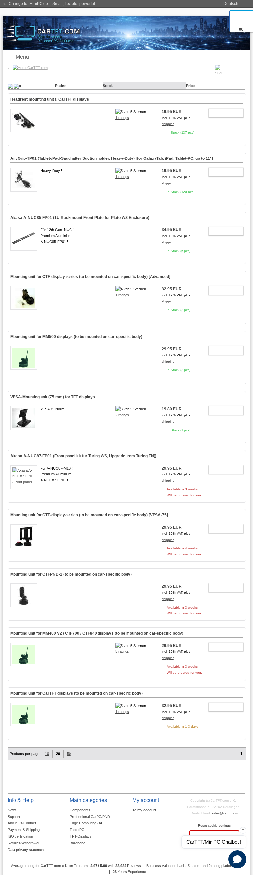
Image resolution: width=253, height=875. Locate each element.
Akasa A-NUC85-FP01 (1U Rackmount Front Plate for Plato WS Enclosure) (79, 217)
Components (80, 810)
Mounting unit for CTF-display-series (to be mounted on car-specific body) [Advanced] (90, 276)
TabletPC (77, 830)
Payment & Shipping (24, 830)
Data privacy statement (26, 850)
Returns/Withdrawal (23, 843)
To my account (144, 810)
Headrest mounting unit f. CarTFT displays (49, 99)
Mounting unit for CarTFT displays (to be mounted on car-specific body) (76, 693)
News (12, 810)
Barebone (77, 843)
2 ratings (122, 415)
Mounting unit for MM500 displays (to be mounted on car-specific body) (76, 336)
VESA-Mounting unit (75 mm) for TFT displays (52, 397)
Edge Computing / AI (86, 823)
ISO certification (20, 836)
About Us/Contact (22, 823)
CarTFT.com (37, 68)
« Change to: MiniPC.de (49, 3)
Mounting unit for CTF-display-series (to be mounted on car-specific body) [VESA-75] (89, 515)
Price (190, 86)
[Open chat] (237, 859)
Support (14, 817)
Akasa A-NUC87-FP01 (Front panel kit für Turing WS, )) (83, 456)
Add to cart (222, 114)
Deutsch (230, 3)
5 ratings (122, 651)
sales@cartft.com (225, 813)
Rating (61, 86)
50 (69, 754)
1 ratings (122, 118)
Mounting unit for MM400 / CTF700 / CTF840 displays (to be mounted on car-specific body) (96, 633)
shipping (168, 124)
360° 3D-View (23, 315)
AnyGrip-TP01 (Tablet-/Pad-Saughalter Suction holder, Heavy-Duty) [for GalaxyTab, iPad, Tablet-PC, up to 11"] (111, 158)
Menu (22, 57)
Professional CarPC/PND (90, 817)
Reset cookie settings (214, 825)
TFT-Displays (81, 836)
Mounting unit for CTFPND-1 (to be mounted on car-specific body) (71, 574)
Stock (108, 86)
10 (47, 754)
